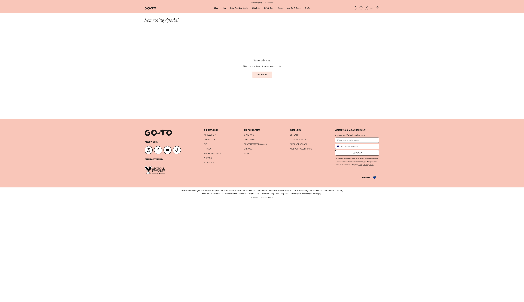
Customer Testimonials (255, 144)
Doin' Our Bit (250, 139)
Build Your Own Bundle (239, 8)
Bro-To (307, 8)
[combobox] (339, 146)
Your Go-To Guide (293, 8)
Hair (224, 8)
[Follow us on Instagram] (148, 150)
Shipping (208, 158)
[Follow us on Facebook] (158, 150)
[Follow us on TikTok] (177, 150)
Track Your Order (298, 144)
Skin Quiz (256, 8)
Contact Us (209, 139)
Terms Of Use (210, 163)
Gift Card (294, 135)
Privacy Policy (363, 164)
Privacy (207, 149)
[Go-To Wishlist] (361, 8)
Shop (216, 8)
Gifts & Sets (268, 8)
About (280, 8)
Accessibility (210, 135)
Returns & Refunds (212, 153)
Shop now (262, 74)
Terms (371, 164)
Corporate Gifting (298, 139)
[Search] (355, 8)
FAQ (205, 144)
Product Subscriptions (301, 149)
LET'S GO (357, 153)
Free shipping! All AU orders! (262, 3)
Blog (246, 153)
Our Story (249, 135)
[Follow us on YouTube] (167, 150)
